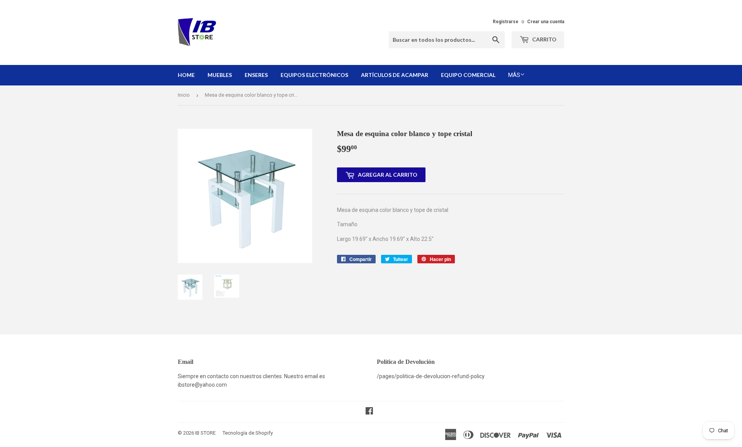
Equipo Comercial (468, 75)
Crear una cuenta (545, 21)
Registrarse (505, 21)
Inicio (184, 95)
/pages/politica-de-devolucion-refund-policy (431, 376)
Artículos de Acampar (394, 75)
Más (514, 75)
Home (186, 75)
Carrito (543, 39)
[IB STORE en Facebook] (369, 412)
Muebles (220, 75)
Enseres (256, 75)
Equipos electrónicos (314, 75)
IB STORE (205, 433)
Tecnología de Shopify (248, 433)
